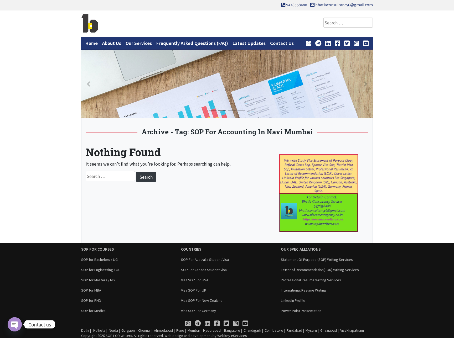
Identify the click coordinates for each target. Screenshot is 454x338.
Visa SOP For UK (193, 290)
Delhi (85, 330)
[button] (88, 84)
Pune (180, 330)
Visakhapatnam (352, 330)
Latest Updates (249, 43)
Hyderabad (212, 330)
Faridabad (294, 330)
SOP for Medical (93, 310)
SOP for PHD (91, 300)
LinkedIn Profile (293, 300)
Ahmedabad (163, 330)
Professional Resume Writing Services (311, 279)
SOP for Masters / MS (98, 279)
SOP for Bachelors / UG (99, 259)
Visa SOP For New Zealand (202, 300)
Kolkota (98, 330)
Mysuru (311, 330)
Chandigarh (252, 330)
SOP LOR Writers (119, 335)
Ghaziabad (328, 330)
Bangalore (232, 330)
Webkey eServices (232, 335)
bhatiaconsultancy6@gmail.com (344, 4)
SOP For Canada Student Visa (204, 269)
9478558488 (296, 4)
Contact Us (282, 43)
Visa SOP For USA (194, 279)
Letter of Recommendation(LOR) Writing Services (320, 269)
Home (91, 43)
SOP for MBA (91, 290)
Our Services (139, 43)
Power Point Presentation (301, 310)
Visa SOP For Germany (198, 310)
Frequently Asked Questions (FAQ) (192, 43)
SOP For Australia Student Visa (205, 259)
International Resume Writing (303, 290)
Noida (113, 330)
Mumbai (194, 330)
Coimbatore (274, 330)
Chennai (144, 330)
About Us (111, 43)
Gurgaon (128, 330)
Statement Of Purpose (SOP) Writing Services (317, 259)
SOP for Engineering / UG (101, 269)
